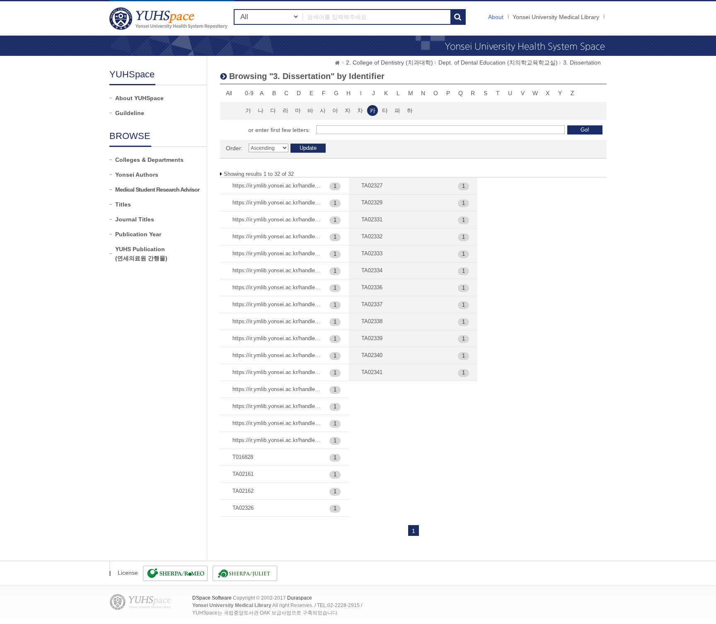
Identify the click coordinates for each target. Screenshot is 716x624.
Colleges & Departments (149, 159)
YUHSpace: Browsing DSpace (169, 18)
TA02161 (243, 474)
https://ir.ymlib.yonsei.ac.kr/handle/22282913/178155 (277, 355)
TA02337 (371, 304)
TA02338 (371, 321)
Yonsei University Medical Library (556, 17)
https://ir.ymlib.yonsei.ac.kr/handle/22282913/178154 (277, 338)
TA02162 (243, 491)
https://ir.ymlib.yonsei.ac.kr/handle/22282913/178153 (277, 321)
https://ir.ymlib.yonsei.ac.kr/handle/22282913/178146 (277, 236)
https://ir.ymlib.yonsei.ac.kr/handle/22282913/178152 (277, 304)
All (229, 93)
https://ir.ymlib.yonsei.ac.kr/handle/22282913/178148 (277, 253)
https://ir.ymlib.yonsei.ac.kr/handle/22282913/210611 (277, 440)
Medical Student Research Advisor (157, 189)
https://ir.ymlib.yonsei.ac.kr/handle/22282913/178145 (277, 219)
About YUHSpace (139, 98)
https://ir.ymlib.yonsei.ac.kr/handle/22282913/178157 (277, 389)
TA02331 (371, 219)
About (495, 17)
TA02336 (371, 287)
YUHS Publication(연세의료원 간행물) (141, 254)
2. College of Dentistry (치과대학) (389, 62)
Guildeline (129, 113)
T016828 (242, 457)
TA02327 (371, 185)
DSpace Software (212, 598)
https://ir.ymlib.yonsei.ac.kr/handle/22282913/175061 (277, 185)
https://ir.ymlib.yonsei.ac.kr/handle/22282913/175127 (277, 202)
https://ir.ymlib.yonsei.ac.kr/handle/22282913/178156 (277, 372)
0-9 (249, 93)
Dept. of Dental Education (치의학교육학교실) (498, 62)
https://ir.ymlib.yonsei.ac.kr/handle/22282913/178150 (277, 270)
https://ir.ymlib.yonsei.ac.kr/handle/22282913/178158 (277, 406)
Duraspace (299, 598)
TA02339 (371, 338)
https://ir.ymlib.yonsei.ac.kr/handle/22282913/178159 (277, 423)
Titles (123, 204)
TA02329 (371, 202)
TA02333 (371, 253)
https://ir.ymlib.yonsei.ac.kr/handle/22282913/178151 (277, 287)
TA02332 (371, 236)
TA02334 (371, 270)
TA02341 (371, 372)
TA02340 (371, 355)
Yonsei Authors (136, 174)
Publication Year (138, 234)
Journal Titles (134, 219)
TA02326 (243, 508)
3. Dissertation (582, 62)
